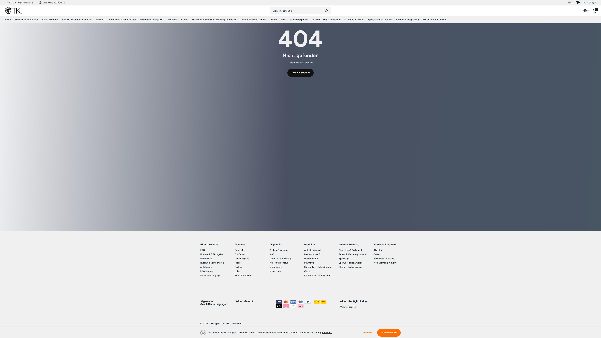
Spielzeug (344, 258)
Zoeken (326, 10)
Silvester (377, 250)
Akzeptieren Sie (389, 332)
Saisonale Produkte (384, 244)
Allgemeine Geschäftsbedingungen (213, 303)
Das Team (239, 254)
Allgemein (275, 244)
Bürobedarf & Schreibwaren (122, 19)
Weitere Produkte (349, 244)
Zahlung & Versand (279, 250)
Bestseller (240, 250)
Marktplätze (206, 258)
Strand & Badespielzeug (407, 19)
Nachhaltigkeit (242, 258)
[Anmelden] (586, 10)
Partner (238, 267)
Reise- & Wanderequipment (294, 19)
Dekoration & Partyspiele (152, 19)
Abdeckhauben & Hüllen (26, 19)
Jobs (237, 271)
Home (8, 19)
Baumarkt (100, 19)
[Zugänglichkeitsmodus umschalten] (578, 2)
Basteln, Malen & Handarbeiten (77, 19)
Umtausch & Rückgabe (211, 254)
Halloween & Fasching (384, 258)
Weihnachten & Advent (434, 19)
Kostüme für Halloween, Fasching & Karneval (214, 19)
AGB (272, 254)
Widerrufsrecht (244, 301)
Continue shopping (300, 72)
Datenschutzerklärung (280, 258)
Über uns (240, 244)
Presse (238, 262)
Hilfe (570, 3)
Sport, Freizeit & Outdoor (380, 19)
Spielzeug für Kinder (354, 19)
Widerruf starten (348, 307)
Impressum (275, 271)
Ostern (273, 19)
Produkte (309, 244)
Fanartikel (172, 19)
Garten (184, 19)
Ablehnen (367, 332)
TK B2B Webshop (243, 275)
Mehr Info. (327, 332)
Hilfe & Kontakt (209, 244)
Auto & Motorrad (50, 19)
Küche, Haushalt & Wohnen (252, 19)
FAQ (202, 250)
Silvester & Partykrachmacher (326, 19)
